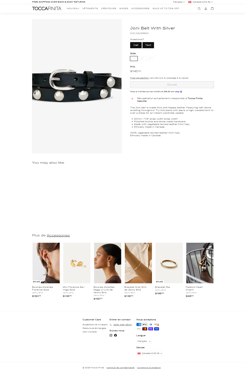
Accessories (58, 235)
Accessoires (140, 8)
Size (133, 53)
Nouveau (73, 8)
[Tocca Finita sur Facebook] (115, 335)
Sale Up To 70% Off (166, 8)
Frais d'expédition (139, 78)
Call (136, 45)
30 (134, 58)
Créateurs (108, 8)
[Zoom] (76, 86)
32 (142, 58)
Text (148, 45)
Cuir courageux (139, 33)
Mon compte (90, 332)
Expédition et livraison (95, 325)
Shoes (123, 8)
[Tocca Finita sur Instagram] (111, 335)
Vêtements (90, 8)
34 (150, 58)
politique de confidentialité (121, 368)
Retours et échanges (94, 328)
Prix (132, 67)
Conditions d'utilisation (149, 368)
